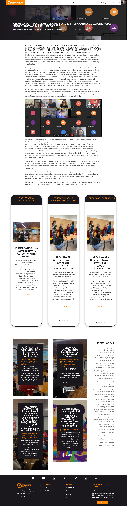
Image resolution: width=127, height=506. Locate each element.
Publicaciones (67, 276)
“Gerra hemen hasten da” (105, 381)
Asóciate (103, 432)
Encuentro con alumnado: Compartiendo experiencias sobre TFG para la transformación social (104, 357)
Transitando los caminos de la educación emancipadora (103, 390)
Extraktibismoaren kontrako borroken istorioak (104, 400)
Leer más (26, 295)
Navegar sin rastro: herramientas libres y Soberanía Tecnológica (106, 350)
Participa (104, 3)
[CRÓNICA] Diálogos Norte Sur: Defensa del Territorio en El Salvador (26, 252)
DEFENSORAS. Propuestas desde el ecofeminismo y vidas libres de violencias (105, 365)
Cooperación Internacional (28, 262)
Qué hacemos (70, 487)
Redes (112, 439)
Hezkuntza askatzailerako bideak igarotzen (105, 385)
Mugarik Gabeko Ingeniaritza (25, 29)
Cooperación (103, 429)
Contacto (114, 3)
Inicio (112, 429)
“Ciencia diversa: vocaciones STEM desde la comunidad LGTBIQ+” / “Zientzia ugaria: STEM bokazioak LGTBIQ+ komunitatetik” (70, 417)
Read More (30, 389)
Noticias (82, 3)
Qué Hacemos (92, 3)
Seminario (103, 442)
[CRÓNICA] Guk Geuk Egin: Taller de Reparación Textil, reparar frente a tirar (30, 352)
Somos (75, 3)
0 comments (86, 29)
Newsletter (99, 445)
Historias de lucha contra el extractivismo (104, 395)
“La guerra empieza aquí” (105, 378)
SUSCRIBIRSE (102, 502)
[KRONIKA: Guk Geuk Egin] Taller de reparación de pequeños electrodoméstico (63, 263)
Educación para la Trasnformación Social (60, 29)
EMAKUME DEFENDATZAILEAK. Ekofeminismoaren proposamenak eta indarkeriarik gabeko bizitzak (104, 372)
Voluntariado (109, 445)
